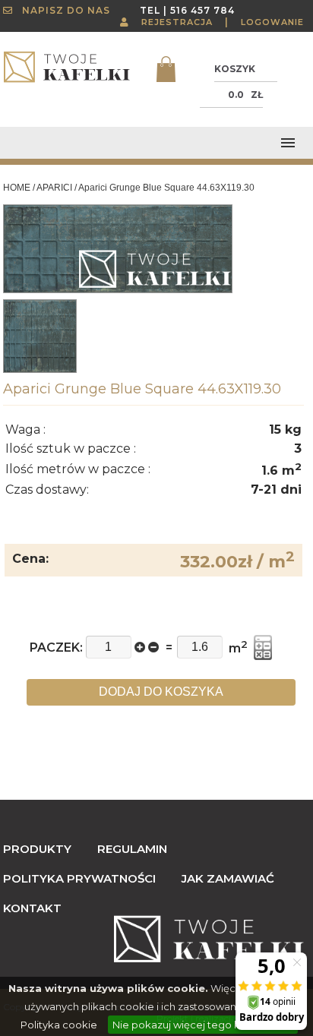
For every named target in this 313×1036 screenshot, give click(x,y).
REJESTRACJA (177, 22)
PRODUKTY (37, 849)
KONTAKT (32, 908)
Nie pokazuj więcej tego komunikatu (202, 1025)
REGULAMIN (132, 849)
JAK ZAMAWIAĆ (228, 878)
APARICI (54, 187)
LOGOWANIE (272, 22)
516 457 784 (202, 10)
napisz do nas (61, 10)
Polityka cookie (59, 1025)
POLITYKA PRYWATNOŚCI (79, 878)
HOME (16, 187)
